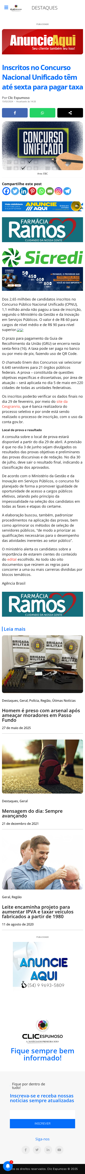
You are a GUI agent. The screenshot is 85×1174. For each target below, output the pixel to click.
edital (12, 559)
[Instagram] (58, 191)
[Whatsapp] (41, 191)
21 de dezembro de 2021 (20, 823)
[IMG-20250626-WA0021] (42, 278)
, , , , (39, 700)
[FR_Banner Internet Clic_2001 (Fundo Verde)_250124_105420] (42, 229)
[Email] (50, 191)
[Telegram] (67, 191)
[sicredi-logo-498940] (42, 257)
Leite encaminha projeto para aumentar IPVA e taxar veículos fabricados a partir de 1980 (38, 912)
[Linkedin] (24, 191)
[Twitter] (15, 191)
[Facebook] (6, 191)
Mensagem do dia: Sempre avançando (32, 813)
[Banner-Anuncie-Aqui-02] (42, 206)
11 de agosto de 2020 (18, 924)
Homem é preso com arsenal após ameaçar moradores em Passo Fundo (41, 715)
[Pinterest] (32, 191)
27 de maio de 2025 (16, 728)
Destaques (45, 7)
